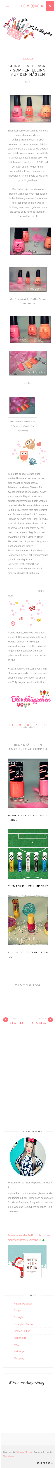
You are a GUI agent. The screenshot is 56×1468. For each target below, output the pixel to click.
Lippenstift (20, 1337)
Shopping (19, 1358)
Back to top (44, 1463)
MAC (16, 1344)
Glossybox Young (23, 1324)
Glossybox (20, 1317)
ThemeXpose (8, 1456)
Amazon (28, 59)
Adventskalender (23, 1303)
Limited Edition (22, 1331)
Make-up (19, 1351)
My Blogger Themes (23, 1452)
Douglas (18, 1310)
